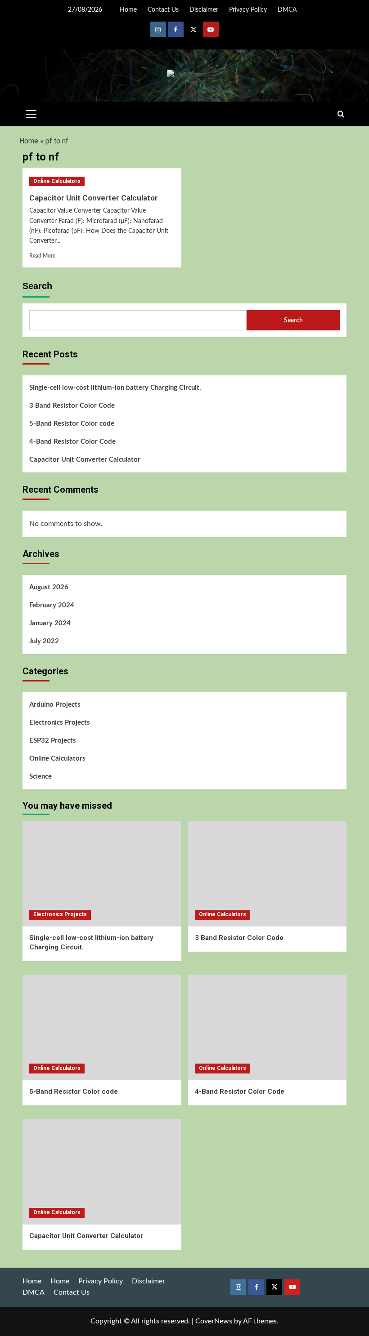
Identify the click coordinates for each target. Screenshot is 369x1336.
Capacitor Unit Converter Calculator (93, 197)
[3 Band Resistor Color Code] (267, 873)
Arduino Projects (55, 704)
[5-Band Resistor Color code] (101, 1027)
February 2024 (51, 605)
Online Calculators (57, 181)
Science (40, 776)
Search (37, 286)
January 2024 (50, 623)
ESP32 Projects (52, 740)
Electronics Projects (59, 722)
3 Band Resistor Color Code (72, 405)
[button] (31, 113)
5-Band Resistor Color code (71, 423)
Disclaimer (203, 10)
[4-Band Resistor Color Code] (267, 1027)
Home (128, 10)
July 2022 (44, 641)
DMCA (287, 10)
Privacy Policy (248, 10)
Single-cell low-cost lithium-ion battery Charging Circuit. (115, 387)
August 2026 (48, 587)
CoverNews (213, 1321)
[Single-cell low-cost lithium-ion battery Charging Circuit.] (101, 873)
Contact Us (163, 10)
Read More (42, 255)
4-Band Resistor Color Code (72, 441)
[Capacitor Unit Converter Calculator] (101, 1172)
